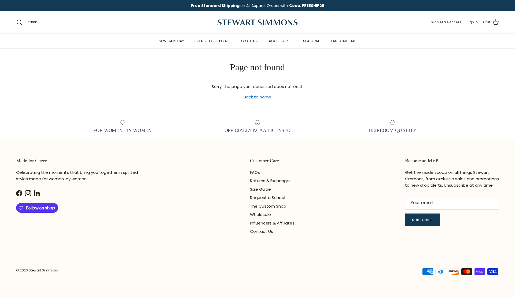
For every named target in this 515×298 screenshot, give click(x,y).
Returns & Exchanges (271, 180)
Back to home (257, 97)
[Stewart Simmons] (257, 22)
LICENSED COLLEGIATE (212, 40)
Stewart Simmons (43, 270)
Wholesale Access (446, 22)
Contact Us (261, 231)
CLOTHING (249, 40)
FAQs (255, 172)
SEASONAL (312, 40)
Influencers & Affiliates (272, 223)
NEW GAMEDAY (171, 40)
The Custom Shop (268, 206)
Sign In (472, 22)
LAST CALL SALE (343, 40)
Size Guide (260, 189)
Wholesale (260, 214)
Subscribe (422, 219)
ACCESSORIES (281, 40)
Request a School (267, 197)
